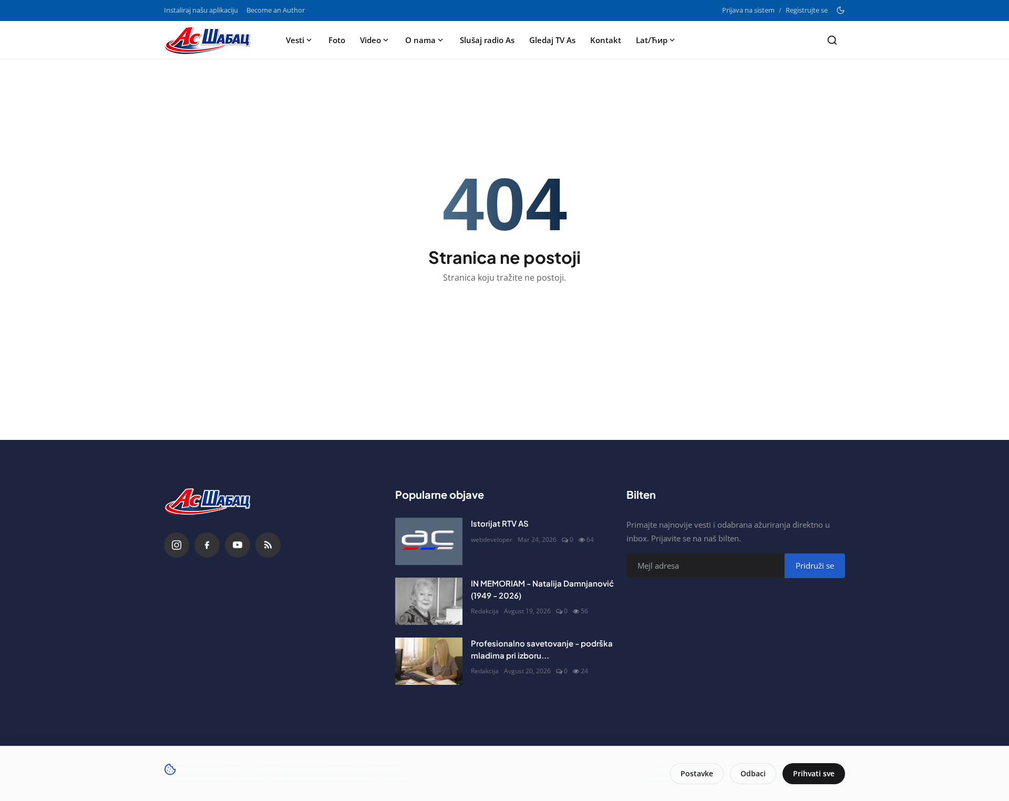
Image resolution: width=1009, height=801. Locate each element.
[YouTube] (237, 545)
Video (370, 40)
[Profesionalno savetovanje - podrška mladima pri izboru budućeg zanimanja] (428, 661)
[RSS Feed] (268, 545)
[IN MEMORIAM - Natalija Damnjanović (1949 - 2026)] (428, 601)
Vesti (295, 40)
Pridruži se (815, 565)
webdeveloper (491, 539)
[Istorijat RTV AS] (428, 541)
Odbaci (753, 773)
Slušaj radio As (487, 40)
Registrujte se (807, 10)
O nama (420, 40)
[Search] (832, 40)
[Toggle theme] (840, 10)
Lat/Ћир (651, 40)
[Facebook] (207, 545)
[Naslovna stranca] (211, 40)
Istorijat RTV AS (500, 523)
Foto (336, 40)
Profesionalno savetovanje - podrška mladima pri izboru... (542, 649)
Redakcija (485, 611)
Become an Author (275, 10)
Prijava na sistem (748, 10)
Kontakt (605, 40)
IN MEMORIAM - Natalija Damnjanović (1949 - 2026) (542, 589)
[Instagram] (176, 545)
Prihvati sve (814, 773)
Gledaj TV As (552, 40)
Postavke (697, 773)
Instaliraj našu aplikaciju (201, 10)
